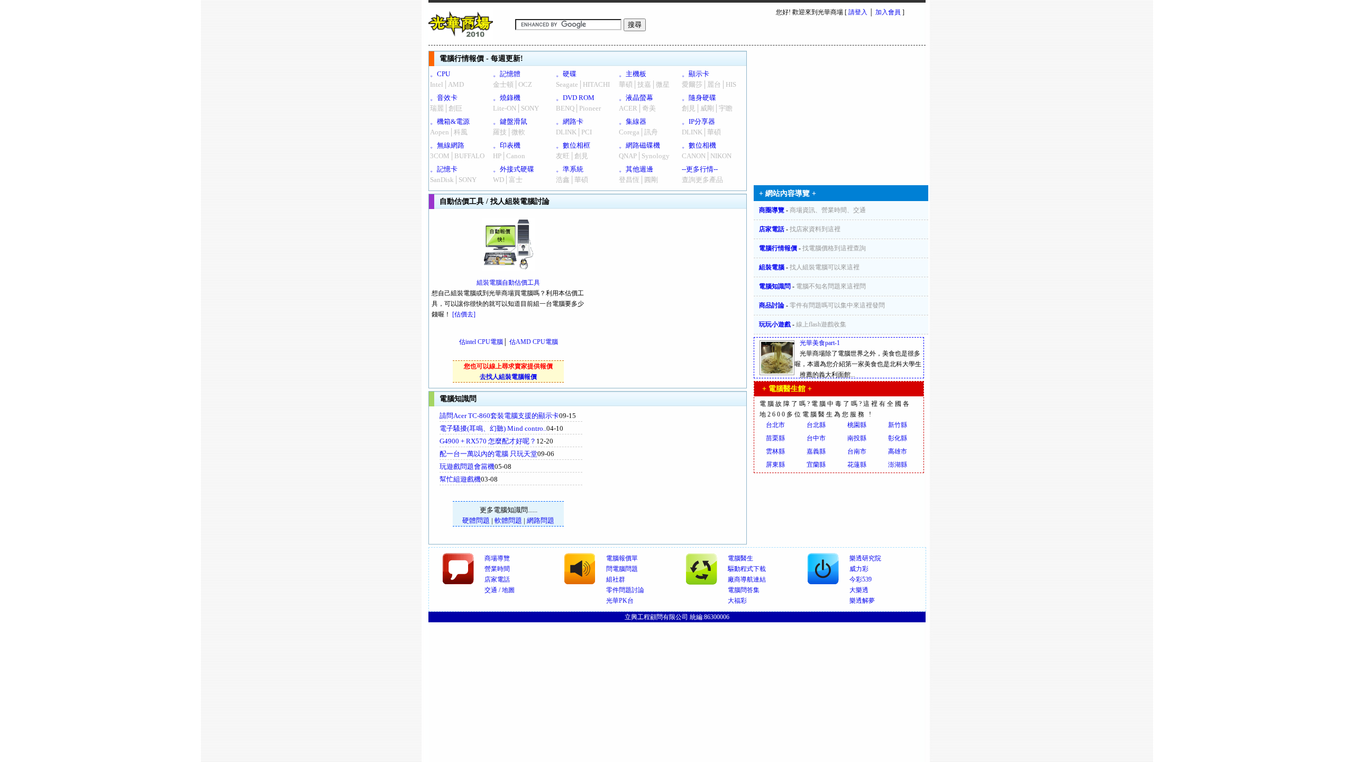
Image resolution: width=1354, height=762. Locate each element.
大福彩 (737, 600)
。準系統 (569, 169)
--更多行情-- (700, 169)
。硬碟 (566, 74)
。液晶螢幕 (636, 98)
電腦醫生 (740, 558)
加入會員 (888, 12)
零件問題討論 (625, 590)
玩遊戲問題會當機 (467, 466)
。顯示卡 (695, 74)
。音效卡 (444, 98)
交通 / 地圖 (499, 590)
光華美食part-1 (820, 343)
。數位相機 (699, 145)
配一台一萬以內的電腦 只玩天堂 (488, 454)
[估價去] (463, 314)
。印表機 (506, 145)
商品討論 (771, 305)
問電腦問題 (622, 569)
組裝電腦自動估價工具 (508, 282)
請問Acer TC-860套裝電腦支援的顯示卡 (499, 416)
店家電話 (771, 229)
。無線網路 (447, 145)
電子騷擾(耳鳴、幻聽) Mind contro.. (493, 428)
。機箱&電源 (450, 121)
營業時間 (497, 569)
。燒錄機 (506, 98)
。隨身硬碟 (699, 98)
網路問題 (540, 520)
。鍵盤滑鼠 (510, 121)
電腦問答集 (744, 590)
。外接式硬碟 (513, 169)
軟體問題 (508, 520)
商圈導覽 (771, 210)
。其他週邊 (636, 169)
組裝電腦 (771, 267)
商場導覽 (497, 558)
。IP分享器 (698, 121)
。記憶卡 (444, 169)
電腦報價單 (622, 558)
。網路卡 (569, 121)
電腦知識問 (775, 286)
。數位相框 (573, 145)
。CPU (440, 74)
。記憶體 (506, 74)
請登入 (857, 12)
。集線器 (632, 121)
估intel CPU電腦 (481, 342)
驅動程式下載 (747, 569)
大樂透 (858, 590)
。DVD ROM (575, 98)
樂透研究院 (865, 558)
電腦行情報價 (778, 248)
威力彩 (858, 569)
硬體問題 (476, 520)
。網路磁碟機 (639, 145)
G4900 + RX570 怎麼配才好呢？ (488, 441)
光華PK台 (620, 600)
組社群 (615, 579)
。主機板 (632, 74)
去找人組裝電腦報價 (508, 376)
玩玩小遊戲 (775, 324)
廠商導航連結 (747, 579)
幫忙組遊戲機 (460, 479)
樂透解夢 (862, 600)
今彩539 (860, 579)
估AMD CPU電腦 (533, 342)
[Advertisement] (672, 475)
